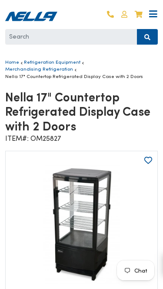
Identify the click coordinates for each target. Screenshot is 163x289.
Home (12, 62)
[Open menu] (153, 14)
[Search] (147, 37)
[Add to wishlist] (148, 160)
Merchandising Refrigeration (39, 68)
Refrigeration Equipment (52, 62)
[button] (124, 14)
